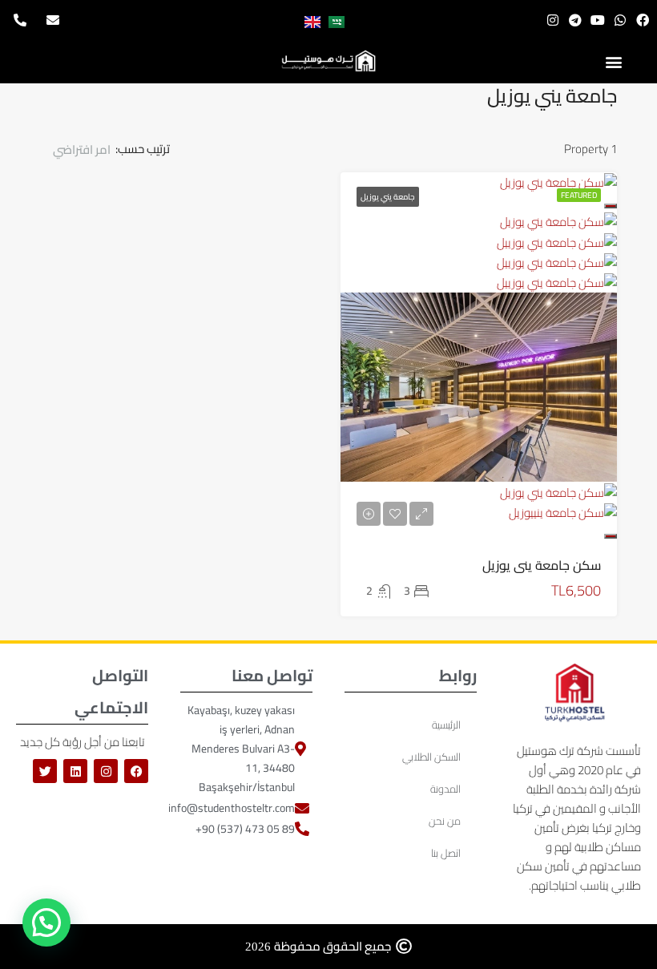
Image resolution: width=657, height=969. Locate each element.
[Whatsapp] (620, 20)
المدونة (445, 788)
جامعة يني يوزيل (388, 196)
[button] (613, 61)
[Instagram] (552, 20)
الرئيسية (446, 724)
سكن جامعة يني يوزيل (541, 565)
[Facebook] (642, 20)
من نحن (445, 820)
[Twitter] (45, 771)
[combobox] (77, 150)
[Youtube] (597, 20)
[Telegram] (575, 20)
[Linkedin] (75, 771)
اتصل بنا (446, 852)
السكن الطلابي (431, 756)
